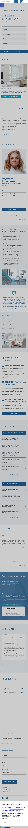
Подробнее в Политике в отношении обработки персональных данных (12, 810)
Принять (6, 822)
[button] (2, 5)
